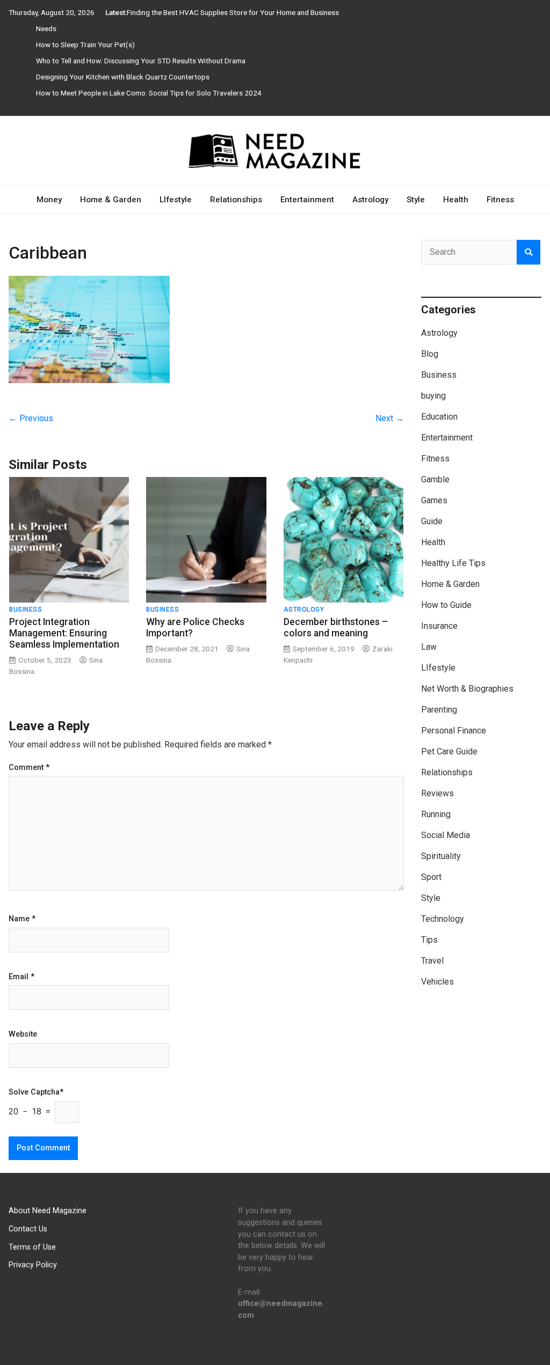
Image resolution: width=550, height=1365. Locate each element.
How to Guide (446, 605)
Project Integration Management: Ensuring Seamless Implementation (64, 633)
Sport (431, 877)
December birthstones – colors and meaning (336, 628)
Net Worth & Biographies (467, 689)
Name (22, 919)
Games (434, 500)
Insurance (439, 626)
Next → (389, 418)
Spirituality (441, 856)
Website (23, 1034)
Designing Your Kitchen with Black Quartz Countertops (122, 76)
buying (433, 396)
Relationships (236, 199)
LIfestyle (176, 199)
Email (21, 977)
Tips (429, 940)
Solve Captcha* (36, 1092)
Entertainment (307, 199)
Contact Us (28, 1229)
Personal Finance (453, 730)
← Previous (31, 418)
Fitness (500, 199)
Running (436, 814)
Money (49, 199)
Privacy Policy (33, 1264)
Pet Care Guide (449, 751)
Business (25, 609)
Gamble (435, 479)
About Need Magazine (47, 1210)
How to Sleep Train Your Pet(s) (85, 44)
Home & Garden (110, 199)
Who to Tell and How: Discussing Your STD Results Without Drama (140, 60)
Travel (432, 961)
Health (455, 199)
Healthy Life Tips (453, 563)
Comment (29, 768)
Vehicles (437, 982)
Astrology (370, 199)
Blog (429, 354)
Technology (442, 919)
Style (416, 199)
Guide (432, 521)
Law (429, 647)
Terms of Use (32, 1247)
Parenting (439, 709)
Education (439, 417)
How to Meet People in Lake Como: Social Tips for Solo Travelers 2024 (149, 93)
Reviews (437, 793)
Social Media (445, 835)
